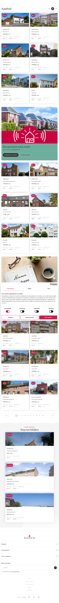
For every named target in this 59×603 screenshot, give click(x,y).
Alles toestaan (48, 317)
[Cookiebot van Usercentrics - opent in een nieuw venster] (51, 284)
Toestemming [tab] (10, 288)
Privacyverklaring (29, 581)
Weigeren (10, 317)
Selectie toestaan (29, 317)
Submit (55, 567)
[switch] (22, 311)
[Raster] (52, 8)
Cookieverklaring (29, 584)
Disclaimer (29, 587)
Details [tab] (29, 288)
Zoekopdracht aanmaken (10, 155)
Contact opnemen (25, 155)
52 (42, 415)
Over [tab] (49, 288)
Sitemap (29, 578)
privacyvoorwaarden (15, 571)
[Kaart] (56, 8)
